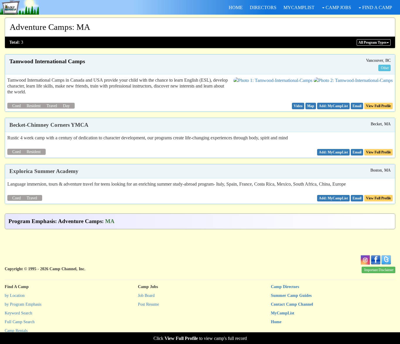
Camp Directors (285, 287)
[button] (298, 106)
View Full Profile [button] (378, 106)
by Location (15, 295)
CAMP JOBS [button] (337, 7)
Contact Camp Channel (292, 304)
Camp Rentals (16, 330)
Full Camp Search (20, 322)
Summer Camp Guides (291, 295)
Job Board (146, 295)
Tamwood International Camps (47, 61)
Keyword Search (18, 313)
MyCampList (282, 313)
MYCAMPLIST (298, 7)
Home (276, 322)
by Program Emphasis (23, 304)
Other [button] (385, 68)
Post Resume (148, 304)
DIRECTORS (263, 7)
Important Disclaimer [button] (379, 270)
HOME (236, 7)
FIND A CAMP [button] (376, 7)
